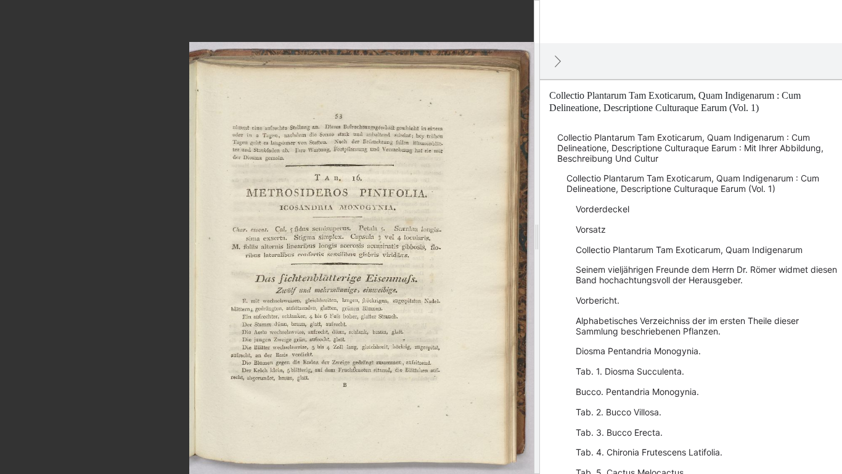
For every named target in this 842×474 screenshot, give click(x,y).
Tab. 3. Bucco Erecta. (619, 432)
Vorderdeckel (602, 209)
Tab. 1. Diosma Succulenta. (630, 371)
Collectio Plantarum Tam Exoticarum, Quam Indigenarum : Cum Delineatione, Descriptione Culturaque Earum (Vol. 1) (692, 183)
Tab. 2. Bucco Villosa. (618, 412)
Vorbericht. (597, 300)
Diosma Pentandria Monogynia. (638, 351)
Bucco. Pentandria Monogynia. (637, 391)
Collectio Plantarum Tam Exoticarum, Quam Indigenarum (689, 249)
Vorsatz (591, 229)
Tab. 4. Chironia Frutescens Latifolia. (649, 452)
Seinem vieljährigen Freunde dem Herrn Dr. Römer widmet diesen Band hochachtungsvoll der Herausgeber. (706, 274)
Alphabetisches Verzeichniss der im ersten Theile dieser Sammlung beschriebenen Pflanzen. (687, 325)
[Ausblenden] (557, 61)
